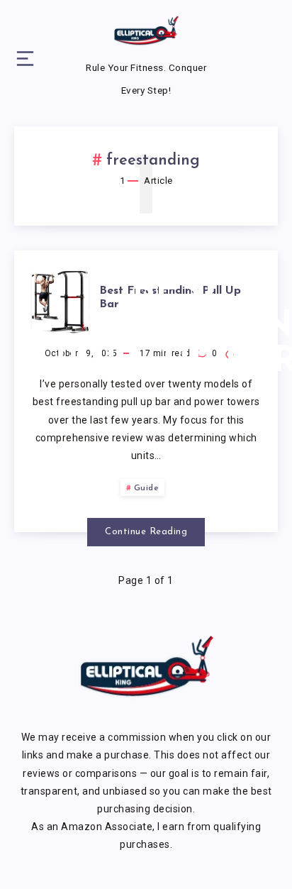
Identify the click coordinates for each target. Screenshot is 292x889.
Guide (146, 488)
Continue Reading (146, 531)
